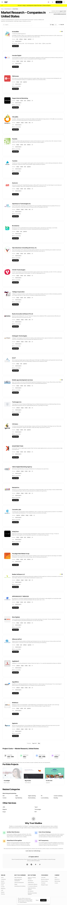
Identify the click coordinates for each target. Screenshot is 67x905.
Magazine (3, 888)
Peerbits (14, 139)
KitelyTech (15, 531)
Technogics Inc (16, 402)
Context (4, 797)
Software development (19, 882)
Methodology (57, 881)
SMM (16, 795)
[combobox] (49, 2)
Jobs (2, 890)
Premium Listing (44, 881)
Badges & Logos (44, 884)
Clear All (62, 24)
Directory (3, 894)
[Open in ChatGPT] (27, 864)
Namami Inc (15, 487)
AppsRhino (15, 682)
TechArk (14, 161)
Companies (3, 879)
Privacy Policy (29, 900)
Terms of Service (23, 902)
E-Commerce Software (32, 886)
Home (2, 8)
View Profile (15, 46)
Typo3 (36, 807)
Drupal (4, 811)
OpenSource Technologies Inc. (21, 203)
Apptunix (15, 723)
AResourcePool (17, 639)
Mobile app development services (22, 380)
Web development (18, 877)
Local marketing (44, 797)
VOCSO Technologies (18, 270)
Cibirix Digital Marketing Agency (22, 467)
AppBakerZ (15, 661)
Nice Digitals (16, 617)
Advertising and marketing (9, 793)
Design (15, 884)
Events (2, 884)
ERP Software (30, 891)
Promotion (43, 883)
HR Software (30, 880)
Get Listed (59, 2)
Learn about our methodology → (33, 850)
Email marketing (31, 797)
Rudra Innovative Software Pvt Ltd (22, 314)
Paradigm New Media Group (20, 553)
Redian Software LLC (18, 574)
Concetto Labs (16, 509)
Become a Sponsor (45, 879)
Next (39, 743)
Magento (5, 809)
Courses (2, 886)
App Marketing (18, 797)
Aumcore (15, 183)
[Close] (48, 900)
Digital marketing (32, 795)
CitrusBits (15, 117)
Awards (2, 881)
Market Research (8, 8)
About (56, 877)
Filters (54, 24)
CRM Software (31, 882)
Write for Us (57, 879)
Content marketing (58, 795)
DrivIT (14, 358)
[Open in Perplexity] (35, 864)
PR (41, 795)
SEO (4, 795)
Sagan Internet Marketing (20, 98)
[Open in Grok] (39, 864)
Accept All (43, 900)
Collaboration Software (32, 884)
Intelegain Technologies (19, 336)
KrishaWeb (15, 31)
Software (3, 883)
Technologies (38, 809)
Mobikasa (15, 702)
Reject (37, 900)
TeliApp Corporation (18, 292)
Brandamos (15, 226)
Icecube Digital (16, 55)
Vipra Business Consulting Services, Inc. (24, 248)
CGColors (15, 424)
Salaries (2, 892)
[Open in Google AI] (31, 864)
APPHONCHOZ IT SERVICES (20, 596)
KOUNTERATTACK (17, 446)
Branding (56, 797)
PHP (36, 811)
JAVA (4, 807)
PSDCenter (15, 76)
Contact (56, 883)
